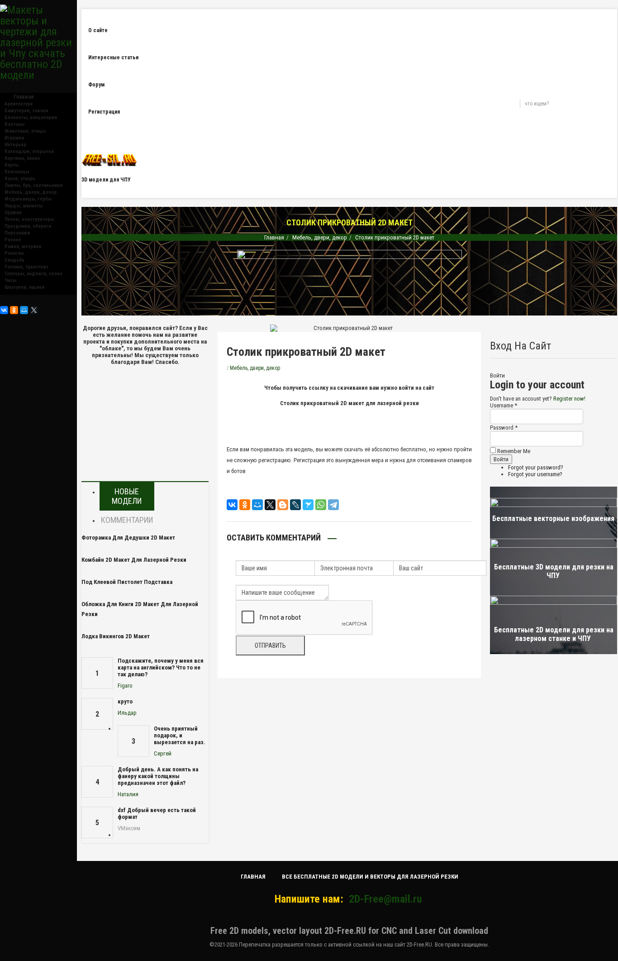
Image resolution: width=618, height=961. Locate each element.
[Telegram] (333, 504)
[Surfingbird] (308, 504)
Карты (12, 165)
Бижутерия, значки (26, 111)
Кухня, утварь (20, 179)
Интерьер (15, 145)
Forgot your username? (535, 474)
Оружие (13, 212)
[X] (34, 310)
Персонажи (17, 233)
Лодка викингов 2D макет (115, 636)
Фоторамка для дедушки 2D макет (128, 537)
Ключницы (17, 172)
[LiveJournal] (295, 504)
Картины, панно (22, 158)
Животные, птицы (25, 131)
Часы (10, 280)
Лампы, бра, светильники (33, 185)
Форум (96, 84)
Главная (274, 237)
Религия (14, 253)
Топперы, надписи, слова (33, 274)
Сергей (162, 753)
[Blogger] (282, 504)
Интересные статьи (113, 57)
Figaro (125, 685)
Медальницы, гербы (28, 199)
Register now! (569, 398)
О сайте (98, 30)
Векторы (14, 124)
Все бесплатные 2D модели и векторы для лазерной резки (370, 876)
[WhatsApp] (320, 504)
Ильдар (127, 712)
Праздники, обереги (28, 226)
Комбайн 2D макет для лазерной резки (133, 559)
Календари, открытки (29, 151)
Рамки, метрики (23, 246)
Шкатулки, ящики (24, 287)
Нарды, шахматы (24, 206)
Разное (13, 240)
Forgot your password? (535, 467)
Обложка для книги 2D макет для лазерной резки (139, 609)
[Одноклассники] (14, 310)
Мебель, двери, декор (31, 192)
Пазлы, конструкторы (29, 219)
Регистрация (104, 112)
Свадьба (14, 260)
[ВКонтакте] (4, 310)
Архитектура (19, 104)
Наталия (128, 794)
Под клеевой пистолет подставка (126, 582)
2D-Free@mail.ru (385, 899)
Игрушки (14, 138)
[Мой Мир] (24, 310)
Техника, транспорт (26, 267)
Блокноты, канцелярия (31, 117)
